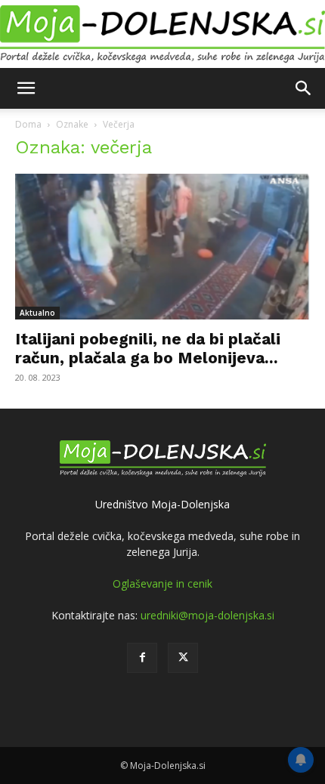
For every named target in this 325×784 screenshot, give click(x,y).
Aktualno (37, 312)
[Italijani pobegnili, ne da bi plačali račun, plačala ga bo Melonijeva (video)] (162, 246)
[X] (183, 658)
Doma (28, 124)
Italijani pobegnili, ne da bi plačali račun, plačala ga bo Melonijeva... (147, 348)
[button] (26, 88)
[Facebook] (142, 658)
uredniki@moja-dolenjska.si (207, 615)
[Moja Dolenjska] (162, 34)
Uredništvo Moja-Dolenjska (162, 504)
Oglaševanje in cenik (162, 583)
